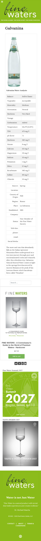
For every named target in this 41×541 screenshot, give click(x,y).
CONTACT (10, 524)
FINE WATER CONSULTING (33, 20)
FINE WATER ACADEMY (7, 20)
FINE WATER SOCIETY (19, 20)
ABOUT (20, 524)
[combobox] (20, 283)
